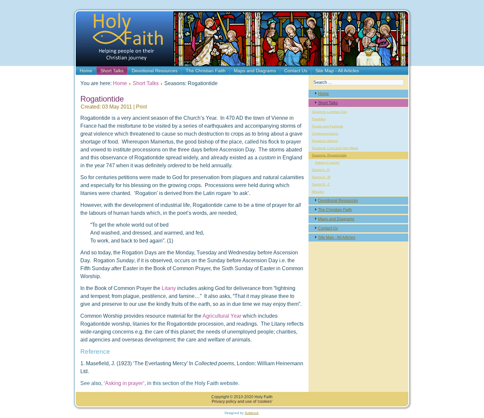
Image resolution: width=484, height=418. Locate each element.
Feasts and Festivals (327, 126)
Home (86, 70)
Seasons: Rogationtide (329, 155)
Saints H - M (321, 177)
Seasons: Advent (325, 141)
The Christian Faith (206, 70)
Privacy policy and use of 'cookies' (242, 401)
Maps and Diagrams (255, 70)
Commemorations (325, 133)
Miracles (318, 191)
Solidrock (251, 413)
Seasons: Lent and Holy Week (335, 148)
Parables (318, 119)
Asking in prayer (124, 383)
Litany (169, 288)
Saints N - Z (321, 184)
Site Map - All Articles (337, 70)
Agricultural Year (221, 316)
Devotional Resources (154, 70)
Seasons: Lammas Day (329, 111)
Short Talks (111, 70)
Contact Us (295, 70)
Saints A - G (321, 170)
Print (141, 107)
